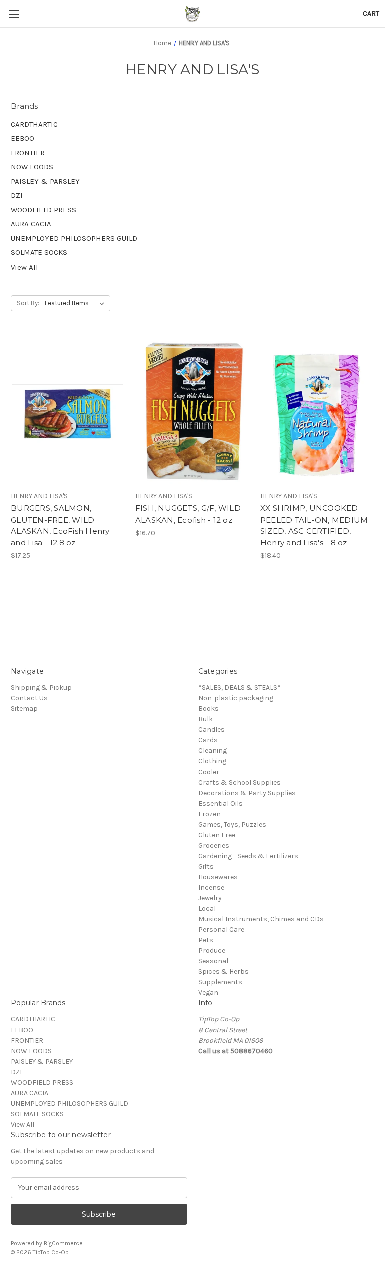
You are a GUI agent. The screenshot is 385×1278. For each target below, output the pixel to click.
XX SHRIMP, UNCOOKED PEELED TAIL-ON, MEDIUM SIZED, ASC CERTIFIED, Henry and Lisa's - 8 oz (314, 525)
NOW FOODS (32, 166)
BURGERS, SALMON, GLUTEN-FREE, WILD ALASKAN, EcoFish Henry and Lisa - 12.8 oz (60, 525)
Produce (211, 950)
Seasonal (213, 961)
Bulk (205, 719)
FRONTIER (28, 152)
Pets (205, 940)
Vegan (208, 992)
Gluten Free (216, 835)
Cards (208, 740)
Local (207, 908)
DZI (17, 195)
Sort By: (28, 303)
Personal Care (221, 929)
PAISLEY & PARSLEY (45, 181)
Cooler (208, 772)
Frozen (209, 814)
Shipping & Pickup (41, 687)
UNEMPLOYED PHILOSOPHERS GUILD (74, 238)
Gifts (206, 866)
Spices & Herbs (223, 971)
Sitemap (24, 708)
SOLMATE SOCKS (39, 252)
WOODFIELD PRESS (43, 209)
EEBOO (22, 138)
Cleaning (212, 750)
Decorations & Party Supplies (247, 793)
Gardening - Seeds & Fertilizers (248, 856)
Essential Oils (220, 803)
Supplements (220, 982)
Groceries (213, 845)
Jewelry (210, 898)
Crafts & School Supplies (239, 782)
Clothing (212, 761)
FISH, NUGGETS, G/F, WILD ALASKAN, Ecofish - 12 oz (188, 514)
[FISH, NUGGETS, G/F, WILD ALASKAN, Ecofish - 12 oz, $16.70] (192, 410)
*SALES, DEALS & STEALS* (239, 687)
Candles (211, 729)
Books (208, 708)
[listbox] (76, 303)
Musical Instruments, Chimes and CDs (261, 919)
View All (24, 267)
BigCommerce (63, 1243)
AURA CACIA (31, 223)
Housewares (218, 877)
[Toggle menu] (14, 14)
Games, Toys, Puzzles (232, 824)
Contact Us (29, 698)
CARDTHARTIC (34, 124)
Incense (211, 887)
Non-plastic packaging (235, 698)
